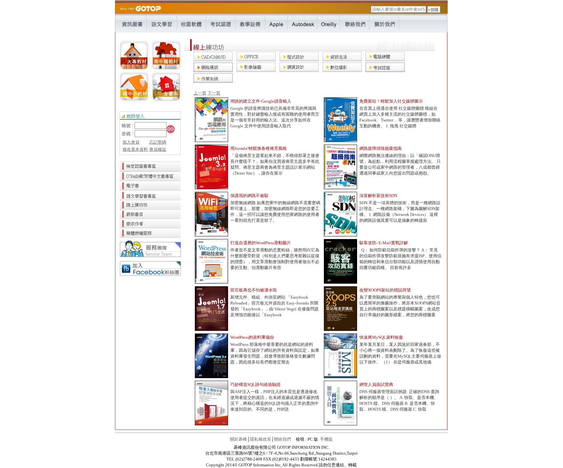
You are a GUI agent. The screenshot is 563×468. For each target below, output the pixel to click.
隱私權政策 (260, 439)
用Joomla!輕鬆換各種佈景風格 (258, 148)
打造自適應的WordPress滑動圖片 (260, 242)
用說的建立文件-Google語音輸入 (260, 101)
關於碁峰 (238, 439)
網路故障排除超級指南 (380, 148)
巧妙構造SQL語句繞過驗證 (255, 384)
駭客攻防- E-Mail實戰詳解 (383, 242)
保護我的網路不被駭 (249, 195)
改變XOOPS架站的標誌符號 (385, 290)
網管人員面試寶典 (376, 384)
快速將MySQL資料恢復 (381, 337)
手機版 (326, 439)
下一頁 (214, 93)
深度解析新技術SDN (378, 195)
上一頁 (200, 93)
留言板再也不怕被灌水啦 (253, 290)
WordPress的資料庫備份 (252, 337)
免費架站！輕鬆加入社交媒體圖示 (391, 101)
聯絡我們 (282, 439)
